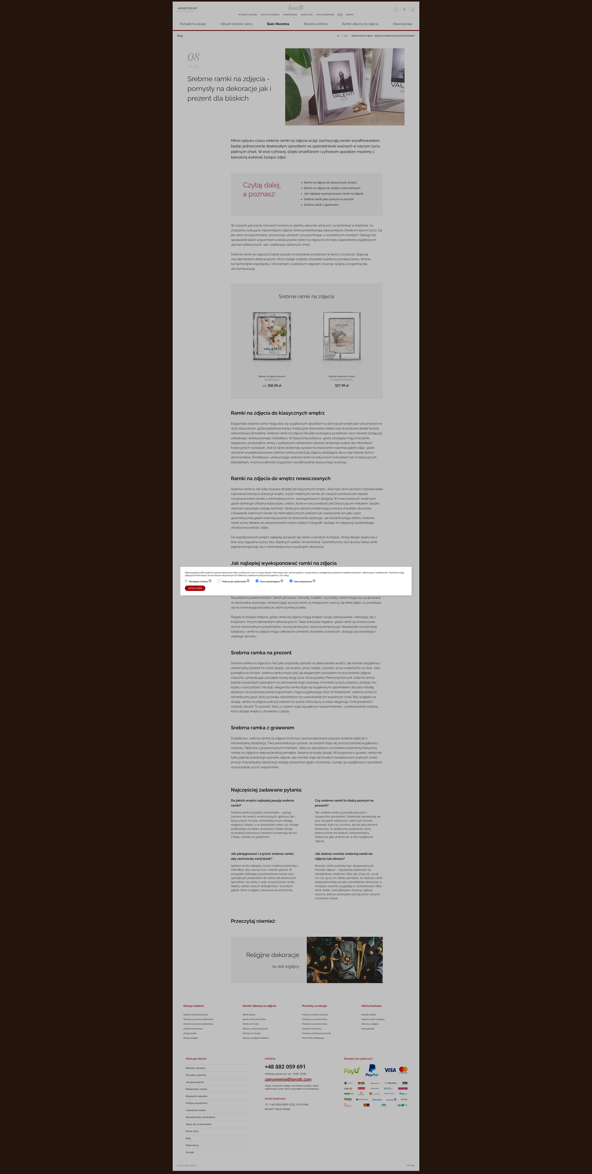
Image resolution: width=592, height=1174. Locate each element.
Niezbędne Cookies (200, 581)
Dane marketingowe (271, 581)
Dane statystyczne (305, 581)
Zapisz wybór (195, 588)
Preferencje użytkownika (236, 581)
